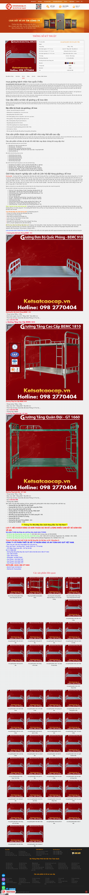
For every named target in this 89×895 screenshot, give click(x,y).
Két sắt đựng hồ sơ (23, 868)
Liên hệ (77, 1)
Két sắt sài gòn (9, 863)
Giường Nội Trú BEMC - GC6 (17, 522)
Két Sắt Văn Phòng (41, 852)
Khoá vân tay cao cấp (63, 868)
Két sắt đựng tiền (36, 864)
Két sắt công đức (23, 867)
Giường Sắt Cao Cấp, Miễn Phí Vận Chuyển (21, 505)
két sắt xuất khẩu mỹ (13, 151)
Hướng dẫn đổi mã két (57, 1)
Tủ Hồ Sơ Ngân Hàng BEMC (15, 194)
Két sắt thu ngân (9, 867)
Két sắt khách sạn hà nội (50, 863)
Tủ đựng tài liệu (9, 881)
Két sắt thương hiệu (62, 866)
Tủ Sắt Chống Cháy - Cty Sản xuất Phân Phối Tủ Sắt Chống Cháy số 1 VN (25, 204)
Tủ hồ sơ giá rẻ (35, 881)
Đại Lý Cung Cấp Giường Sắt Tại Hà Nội (20, 509)
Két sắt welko (48, 864)
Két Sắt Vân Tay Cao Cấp (24, 854)
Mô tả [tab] (23, 76)
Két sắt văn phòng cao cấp (12, 868)
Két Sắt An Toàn (9, 852)
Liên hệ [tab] (33, 76)
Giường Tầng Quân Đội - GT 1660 (17, 413)
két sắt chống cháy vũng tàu (15, 155)
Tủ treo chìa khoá (75, 878)
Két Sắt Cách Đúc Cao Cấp (11, 855)
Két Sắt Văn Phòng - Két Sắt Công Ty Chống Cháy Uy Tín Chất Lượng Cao (25, 167)
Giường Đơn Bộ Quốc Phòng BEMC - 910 (19, 233)
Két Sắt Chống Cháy (10, 854)
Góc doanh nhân (47, 1)
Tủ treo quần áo (22, 879)
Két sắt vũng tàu (62, 863)
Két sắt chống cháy (76, 866)
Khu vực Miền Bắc (58, 851)
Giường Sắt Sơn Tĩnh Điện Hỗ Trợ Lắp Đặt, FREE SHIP (24, 511)
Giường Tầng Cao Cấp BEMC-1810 (21, 322)
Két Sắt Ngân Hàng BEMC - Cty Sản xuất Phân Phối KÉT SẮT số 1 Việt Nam (25, 169)
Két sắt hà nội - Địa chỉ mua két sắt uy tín (18, 145)
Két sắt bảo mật (35, 866)
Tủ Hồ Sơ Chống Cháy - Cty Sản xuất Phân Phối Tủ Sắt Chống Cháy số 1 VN (26, 193)
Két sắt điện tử (9, 864)
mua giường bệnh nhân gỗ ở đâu (15, 844)
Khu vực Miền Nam (58, 854)
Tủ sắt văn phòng (36, 878)
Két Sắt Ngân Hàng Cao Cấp (25, 855)
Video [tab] (28, 76)
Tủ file (59, 879)
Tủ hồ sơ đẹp (9, 878)
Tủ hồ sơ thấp (22, 878)
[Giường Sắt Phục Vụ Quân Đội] (44, 272)
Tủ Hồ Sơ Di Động (36, 882)
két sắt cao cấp (37, 93)
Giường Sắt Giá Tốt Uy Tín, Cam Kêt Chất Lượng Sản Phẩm (25, 507)
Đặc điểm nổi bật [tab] (9, 76)
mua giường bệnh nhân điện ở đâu (35, 821)
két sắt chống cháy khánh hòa (15, 158)
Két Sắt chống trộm (49, 868)
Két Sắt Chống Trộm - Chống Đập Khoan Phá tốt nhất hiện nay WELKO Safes (26, 170)
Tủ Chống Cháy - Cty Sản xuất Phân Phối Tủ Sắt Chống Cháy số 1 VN (24, 202)
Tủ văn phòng (75, 881)
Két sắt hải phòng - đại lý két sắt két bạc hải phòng (20, 148)
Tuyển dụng (71, 1)
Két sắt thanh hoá (75, 863)
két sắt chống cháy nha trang (15, 156)
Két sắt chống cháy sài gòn (15, 160)
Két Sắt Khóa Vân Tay (63, 867)
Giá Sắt (60, 882)
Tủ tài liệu (47, 878)
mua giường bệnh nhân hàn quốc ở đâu (15, 84)
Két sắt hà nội (22, 864)
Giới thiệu (40, 1)
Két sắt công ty (22, 866)
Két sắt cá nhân (48, 866)
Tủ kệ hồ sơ (74, 882)
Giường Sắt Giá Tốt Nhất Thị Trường (19, 516)
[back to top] (86, 892)
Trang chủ (34, 1)
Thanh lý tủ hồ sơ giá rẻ (11, 882)
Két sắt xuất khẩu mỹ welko (42, 851)
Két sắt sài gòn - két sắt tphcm (15, 147)
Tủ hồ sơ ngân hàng (62, 881)
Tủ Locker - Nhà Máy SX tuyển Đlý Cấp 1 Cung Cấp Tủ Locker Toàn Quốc (25, 197)
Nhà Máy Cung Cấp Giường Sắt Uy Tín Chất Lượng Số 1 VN (26, 514)
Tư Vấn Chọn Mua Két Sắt (38, 867)
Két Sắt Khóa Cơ (49, 867)
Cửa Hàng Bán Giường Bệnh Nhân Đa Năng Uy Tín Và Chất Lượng (54, 597)
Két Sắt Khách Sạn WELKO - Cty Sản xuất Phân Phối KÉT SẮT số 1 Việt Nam (26, 164)
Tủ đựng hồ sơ (22, 881)
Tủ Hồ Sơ (8, 851)
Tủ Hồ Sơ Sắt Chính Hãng (14, 200)
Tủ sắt (73, 879)
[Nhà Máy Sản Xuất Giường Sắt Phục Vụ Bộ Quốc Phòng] (44, 362)
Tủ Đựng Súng (22, 851)
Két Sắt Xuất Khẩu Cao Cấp (42, 854)
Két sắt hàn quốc (62, 864)
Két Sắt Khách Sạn (23, 852)
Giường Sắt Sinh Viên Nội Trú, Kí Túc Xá (20, 513)
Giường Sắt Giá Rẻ (14, 518)
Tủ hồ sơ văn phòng (49, 881)
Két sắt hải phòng (23, 863)
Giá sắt (7, 879)
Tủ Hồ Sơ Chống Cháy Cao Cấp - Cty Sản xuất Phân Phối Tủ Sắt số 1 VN (25, 201)
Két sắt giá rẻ (74, 864)
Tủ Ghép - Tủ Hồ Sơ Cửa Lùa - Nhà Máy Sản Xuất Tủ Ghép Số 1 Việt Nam (25, 198)
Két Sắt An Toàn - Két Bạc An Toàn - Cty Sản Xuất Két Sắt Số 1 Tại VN (24, 166)
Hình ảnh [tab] (18, 76)
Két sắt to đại (9, 866)
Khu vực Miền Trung (58, 852)
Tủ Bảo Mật (39, 855)
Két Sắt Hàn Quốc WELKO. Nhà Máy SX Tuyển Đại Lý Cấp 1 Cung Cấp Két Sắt (26, 149)
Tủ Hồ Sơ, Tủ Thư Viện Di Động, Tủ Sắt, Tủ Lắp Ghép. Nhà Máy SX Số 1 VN (25, 190)
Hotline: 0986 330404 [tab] (42, 76)
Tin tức (65, 1)
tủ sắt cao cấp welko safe (14, 196)
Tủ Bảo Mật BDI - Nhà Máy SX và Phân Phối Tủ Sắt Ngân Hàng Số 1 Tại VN (25, 191)
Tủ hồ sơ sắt (61, 878)
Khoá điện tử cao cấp (76, 868)
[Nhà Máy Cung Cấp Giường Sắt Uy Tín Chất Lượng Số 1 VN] (44, 452)
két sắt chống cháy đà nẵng (15, 159)
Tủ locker (47, 879)
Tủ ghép (34, 879)
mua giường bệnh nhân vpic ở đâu (73, 663)
